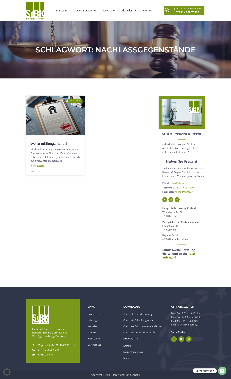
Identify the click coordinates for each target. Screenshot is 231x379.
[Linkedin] (170, 199)
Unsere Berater (83, 10)
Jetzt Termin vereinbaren (187, 8)
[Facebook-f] (164, 199)
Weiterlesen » (38, 166)
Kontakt (147, 10)
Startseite (61, 10)
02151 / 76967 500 (183, 187)
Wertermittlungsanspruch (49, 144)
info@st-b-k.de (179, 183)
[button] (7, 372)
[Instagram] (177, 199)
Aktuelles (126, 10)
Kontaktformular (183, 191)
